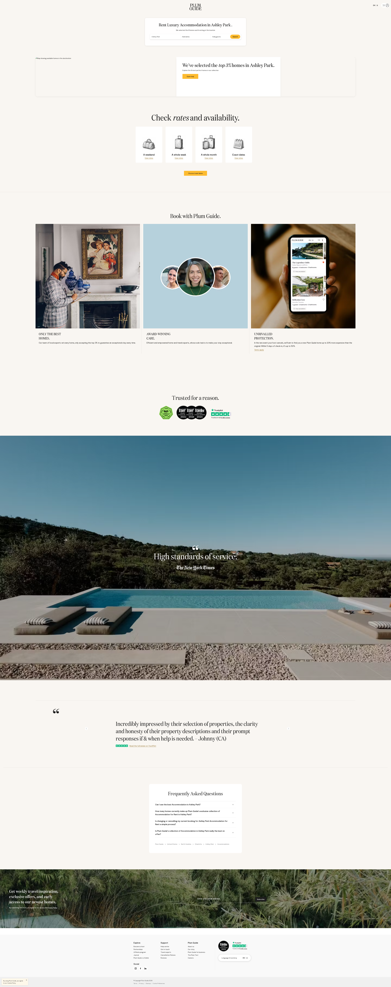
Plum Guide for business (196, 952)
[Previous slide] (86, 728)
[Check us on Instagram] (136, 968)
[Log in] (385, 5)
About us (191, 946)
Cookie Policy (11, 983)
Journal (136, 955)
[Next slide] (288, 728)
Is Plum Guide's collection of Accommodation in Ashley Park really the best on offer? (190, 833)
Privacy (141, 983)
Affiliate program (140, 952)
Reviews (164, 958)
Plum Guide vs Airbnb (141, 958)
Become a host (139, 946)
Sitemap (148, 983)
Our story (191, 949)
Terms (135, 983)
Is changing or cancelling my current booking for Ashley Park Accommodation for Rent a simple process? (191, 823)
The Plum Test (193, 955)
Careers (191, 958)
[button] (195, 5)
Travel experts (166, 952)
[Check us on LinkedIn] (145, 968)
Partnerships (138, 949)
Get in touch (165, 949)
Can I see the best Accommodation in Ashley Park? (177, 804)
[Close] (26, 980)
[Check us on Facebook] (140, 968)
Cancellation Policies (168, 955)
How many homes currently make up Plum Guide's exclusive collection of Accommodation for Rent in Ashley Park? (187, 813)
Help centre (165, 946)
